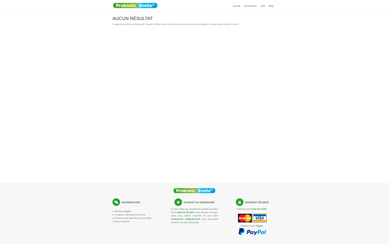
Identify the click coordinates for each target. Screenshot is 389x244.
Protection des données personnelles (133, 218)
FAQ (263, 6)
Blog (271, 6)
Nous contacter (122, 221)
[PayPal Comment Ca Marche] (252, 234)
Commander (250, 6)
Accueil (236, 6)
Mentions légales (123, 211)
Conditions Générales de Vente (130, 214)
